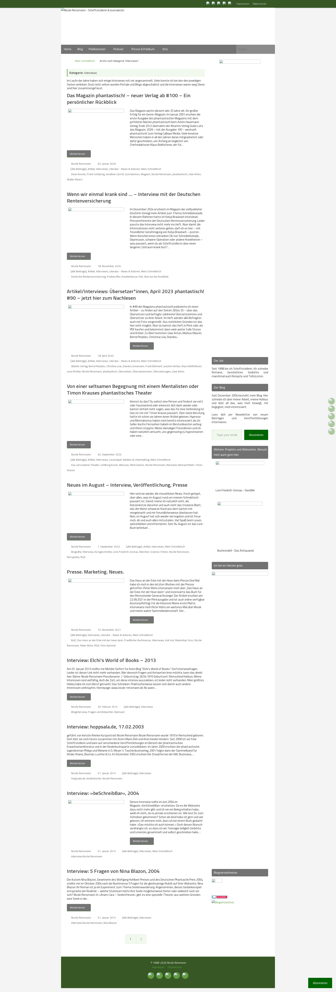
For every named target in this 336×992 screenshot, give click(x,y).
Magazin (145, 174)
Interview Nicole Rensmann (86, 856)
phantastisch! (179, 174)
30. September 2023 (110, 454)
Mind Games (137, 465)
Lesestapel (115, 460)
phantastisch (110, 371)
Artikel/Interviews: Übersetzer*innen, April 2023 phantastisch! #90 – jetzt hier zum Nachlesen (135, 294)
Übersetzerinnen (142, 371)
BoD (73, 640)
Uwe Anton (194, 174)
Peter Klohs (86, 645)
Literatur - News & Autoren (124, 169)
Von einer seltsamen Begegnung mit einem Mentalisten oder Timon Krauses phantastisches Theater (133, 389)
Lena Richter (74, 371)
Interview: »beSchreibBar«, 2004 (103, 793)
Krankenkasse (129, 277)
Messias (124, 465)
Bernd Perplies (97, 366)
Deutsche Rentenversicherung (88, 277)
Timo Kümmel (108, 645)
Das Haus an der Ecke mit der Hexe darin (100, 640)
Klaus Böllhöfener (191, 366)
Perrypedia (73, 557)
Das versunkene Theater (85, 465)
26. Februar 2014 (108, 707)
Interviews (102, 169)
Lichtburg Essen (109, 465)
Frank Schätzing (96, 174)
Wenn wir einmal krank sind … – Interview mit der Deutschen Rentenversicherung (133, 197)
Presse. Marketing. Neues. (95, 571)
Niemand (171, 465)
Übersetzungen (162, 371)
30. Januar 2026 (107, 164)
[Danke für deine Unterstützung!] (219, 3)
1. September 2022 (109, 546)
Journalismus (132, 174)
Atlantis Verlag (79, 366)
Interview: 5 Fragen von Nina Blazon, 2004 (113, 871)
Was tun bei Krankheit (156, 277)
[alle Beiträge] (79, 169)
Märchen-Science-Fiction (153, 552)
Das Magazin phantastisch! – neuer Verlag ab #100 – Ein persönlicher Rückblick (128, 99)
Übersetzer (124, 371)
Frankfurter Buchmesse (137, 640)
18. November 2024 (109, 266)
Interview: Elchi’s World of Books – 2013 (111, 660)
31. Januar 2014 (107, 773)
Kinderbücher (94, 778)
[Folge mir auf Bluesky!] (214, 3)
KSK (141, 277)
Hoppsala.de (78, 778)
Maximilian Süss (184, 640)
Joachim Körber (171, 366)
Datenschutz (259, 4)
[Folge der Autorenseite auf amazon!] (225, 3)
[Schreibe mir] (230, 3)
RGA (82, 557)
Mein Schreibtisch (85, 61)
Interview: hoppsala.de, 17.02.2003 (105, 726)
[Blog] (223, 902)
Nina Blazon (110, 923)
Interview (88, 552)
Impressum (243, 4)
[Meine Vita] (208, 3)
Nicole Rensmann (81, 164)
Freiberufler (113, 277)
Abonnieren (256, 434)
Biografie (76, 552)
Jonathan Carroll (115, 174)
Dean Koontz (78, 174)
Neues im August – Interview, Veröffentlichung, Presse (127, 485)
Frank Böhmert (153, 366)
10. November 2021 (109, 630)
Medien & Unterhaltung (136, 460)
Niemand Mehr (186, 465)
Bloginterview (79, 712)
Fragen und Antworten (100, 712)
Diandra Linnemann (133, 366)
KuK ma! (169, 640)
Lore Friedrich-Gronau (125, 552)
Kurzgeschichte (103, 552)
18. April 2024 (106, 356)
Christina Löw (114, 366)
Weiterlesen (77, 154)
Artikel (91, 169)
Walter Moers (75, 179)
